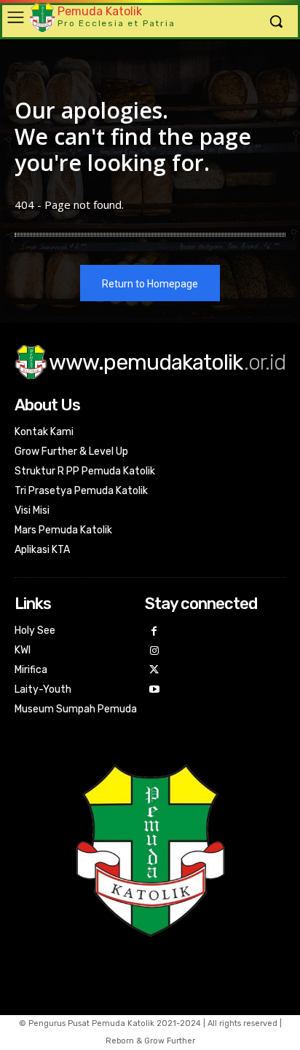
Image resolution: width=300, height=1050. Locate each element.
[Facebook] (155, 632)
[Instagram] (155, 651)
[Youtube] (155, 690)
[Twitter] (155, 670)
